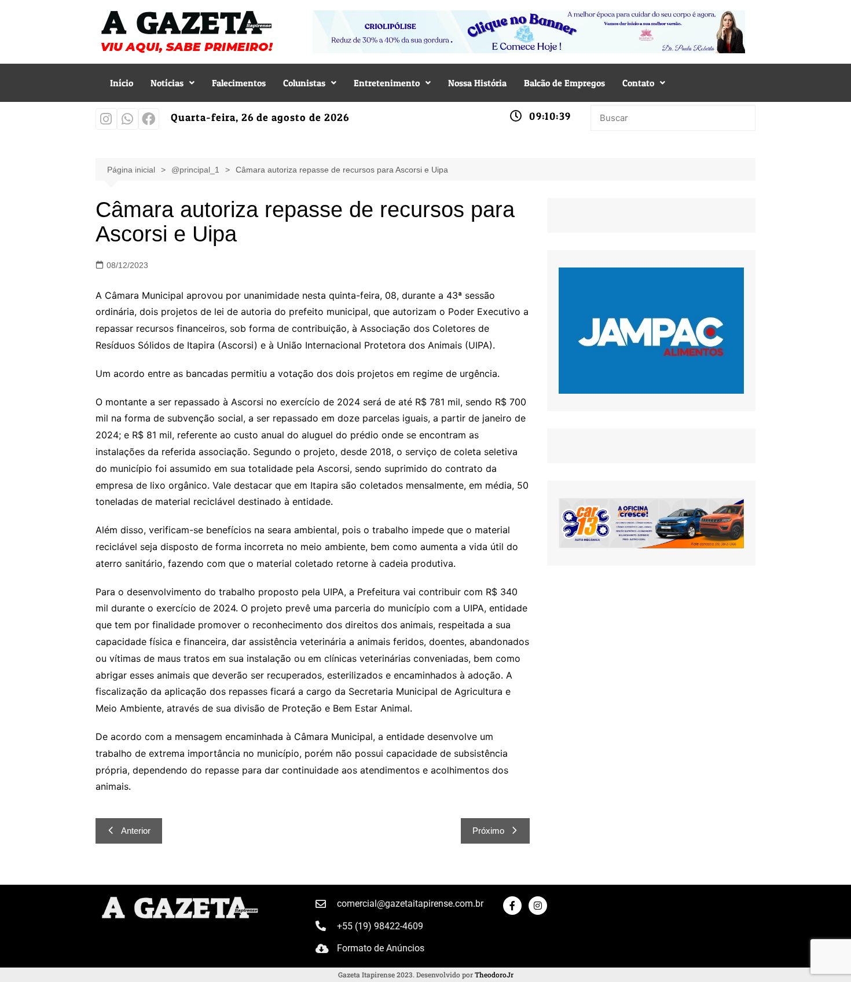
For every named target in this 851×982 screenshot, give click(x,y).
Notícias (167, 83)
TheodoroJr (494, 974)
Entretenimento (387, 83)
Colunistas (304, 83)
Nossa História (477, 83)
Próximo (488, 831)
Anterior (136, 831)
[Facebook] (149, 119)
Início (121, 83)
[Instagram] (106, 119)
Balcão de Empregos (564, 83)
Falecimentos (239, 83)
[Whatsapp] (127, 119)
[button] (172, 82)
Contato (638, 83)
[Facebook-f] (512, 905)
